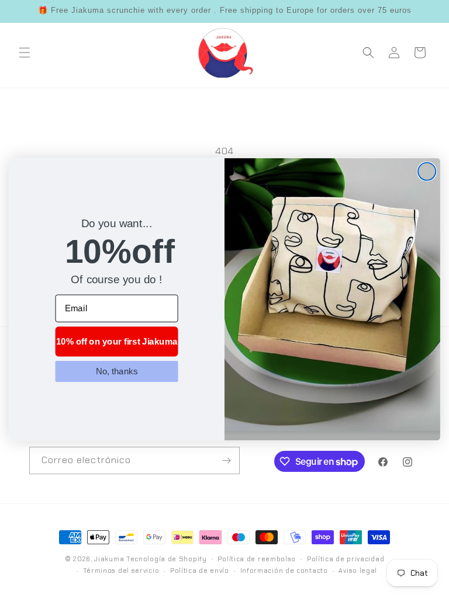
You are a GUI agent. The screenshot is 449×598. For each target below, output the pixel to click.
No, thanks (117, 370)
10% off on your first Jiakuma (117, 340)
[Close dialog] (427, 171)
